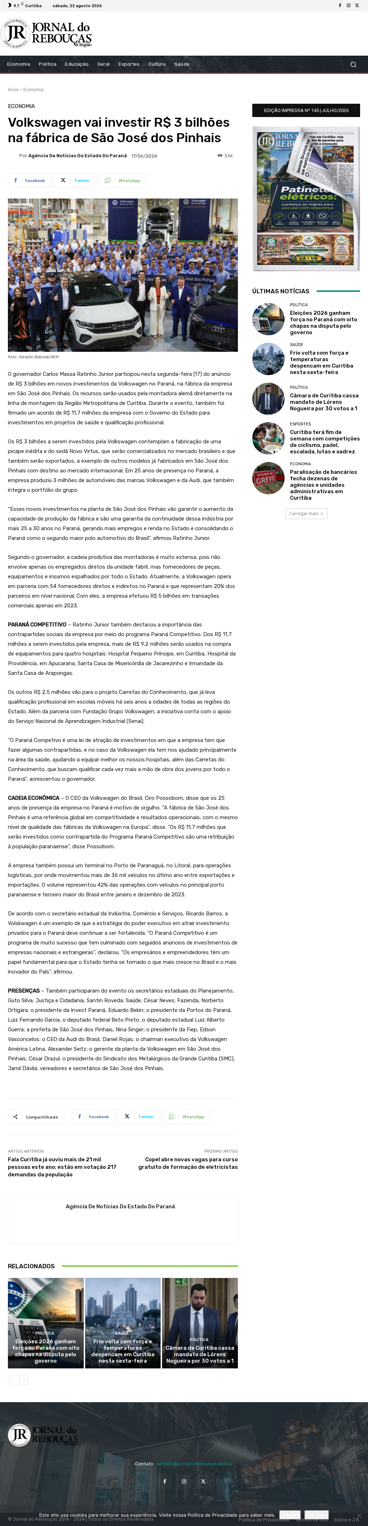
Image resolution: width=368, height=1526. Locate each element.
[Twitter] (357, 5)
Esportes (300, 424)
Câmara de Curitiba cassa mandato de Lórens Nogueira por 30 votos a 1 (200, 1354)
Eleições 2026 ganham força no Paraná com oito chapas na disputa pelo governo (45, 1351)
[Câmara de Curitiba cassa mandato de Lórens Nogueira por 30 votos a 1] (200, 1323)
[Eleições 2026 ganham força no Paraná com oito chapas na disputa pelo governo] (46, 1323)
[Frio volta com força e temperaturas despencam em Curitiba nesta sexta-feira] (123, 1323)
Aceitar (290, 1515)
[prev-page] (12, 1380)
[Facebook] (340, 5)
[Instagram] (348, 5)
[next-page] (23, 1380)
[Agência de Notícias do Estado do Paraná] (13, 155)
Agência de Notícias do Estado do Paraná (77, 155)
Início (13, 90)
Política (45, 1333)
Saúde (122, 1333)
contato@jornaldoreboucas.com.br (194, 1463)
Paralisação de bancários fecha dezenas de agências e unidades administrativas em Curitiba (323, 485)
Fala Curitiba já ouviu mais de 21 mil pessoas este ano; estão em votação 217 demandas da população (62, 1167)
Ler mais (316, 1515)
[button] (353, 64)
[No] (359, 1515)
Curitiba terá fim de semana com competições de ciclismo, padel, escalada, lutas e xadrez (325, 442)
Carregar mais (303, 513)
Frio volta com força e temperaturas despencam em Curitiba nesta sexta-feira (123, 1351)
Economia (33, 90)
